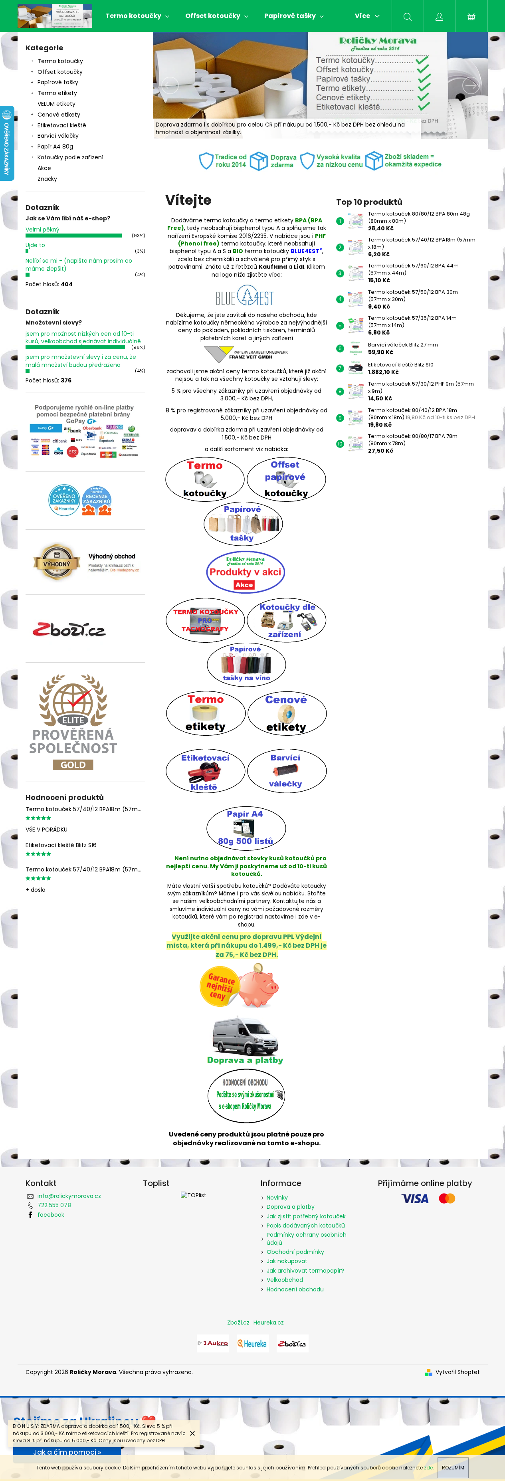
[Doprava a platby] (245, 1036)
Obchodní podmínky (295, 1252)
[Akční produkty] (245, 571)
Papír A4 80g (55, 146)
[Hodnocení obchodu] (247, 1095)
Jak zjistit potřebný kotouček (306, 1216)
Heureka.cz (268, 1323)
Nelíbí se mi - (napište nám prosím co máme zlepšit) (79, 264)
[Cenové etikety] (287, 713)
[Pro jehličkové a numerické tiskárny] (287, 479)
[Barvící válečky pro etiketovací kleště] (287, 770)
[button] (178, 85)
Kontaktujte (289, 901)
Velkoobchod (285, 1280)
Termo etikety (57, 93)
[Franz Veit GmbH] (246, 354)
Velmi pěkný (42, 230)
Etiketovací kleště (62, 125)
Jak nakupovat (287, 1261)
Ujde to (35, 245)
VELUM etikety (56, 104)
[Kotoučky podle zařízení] (287, 620)
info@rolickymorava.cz (69, 1196)
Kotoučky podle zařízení (70, 157)
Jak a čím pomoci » (67, 1452)
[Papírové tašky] (243, 523)
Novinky (277, 1198)
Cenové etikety (59, 115)
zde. (429, 1467)
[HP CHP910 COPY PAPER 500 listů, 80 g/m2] (246, 828)
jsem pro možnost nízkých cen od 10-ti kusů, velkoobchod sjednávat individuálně (83, 337)
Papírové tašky (58, 82)
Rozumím (453, 1467)
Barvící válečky (58, 136)
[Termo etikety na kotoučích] (206, 713)
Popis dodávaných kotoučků (306, 1226)
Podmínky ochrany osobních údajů (307, 1238)
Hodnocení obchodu (295, 1289)
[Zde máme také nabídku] (213, 1343)
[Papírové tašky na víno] (287, 523)
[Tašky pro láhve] (247, 665)
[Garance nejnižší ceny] (239, 985)
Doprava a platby (291, 1207)
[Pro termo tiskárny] (205, 479)
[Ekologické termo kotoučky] (246, 295)
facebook (51, 1215)
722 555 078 (54, 1205)
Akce (44, 168)
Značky (47, 179)
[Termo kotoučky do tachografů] (206, 620)
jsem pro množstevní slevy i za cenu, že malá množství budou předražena (81, 360)
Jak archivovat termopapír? (305, 1271)
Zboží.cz (238, 1323)
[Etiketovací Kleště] (206, 770)
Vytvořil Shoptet (458, 1372)
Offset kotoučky (60, 72)
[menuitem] (137, 16)
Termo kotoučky (60, 61)
